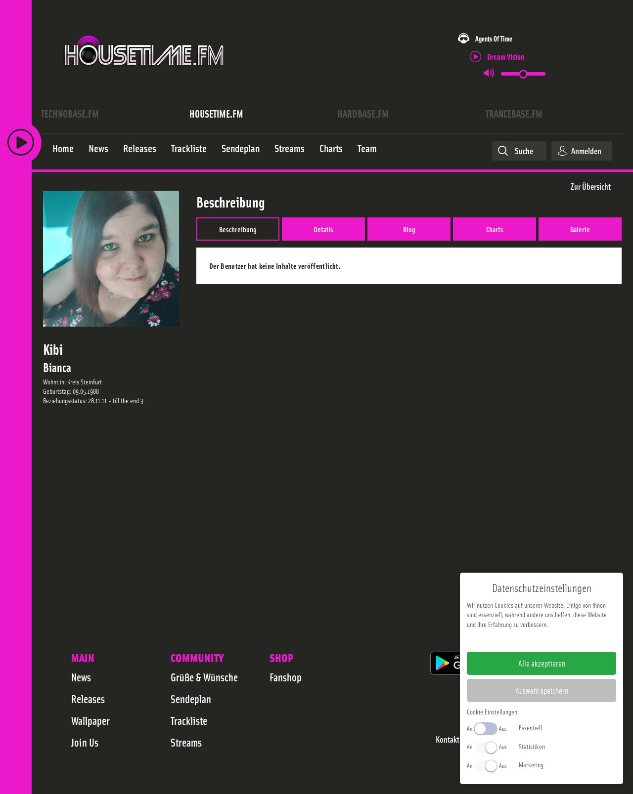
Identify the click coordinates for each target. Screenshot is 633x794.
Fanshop (286, 676)
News (81, 676)
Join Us (84, 742)
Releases (88, 698)
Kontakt (447, 739)
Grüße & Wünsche (204, 676)
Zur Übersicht (591, 186)
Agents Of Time (493, 38)
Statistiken (532, 746)
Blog (409, 229)
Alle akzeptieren (541, 663)
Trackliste (189, 720)
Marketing (531, 764)
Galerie (580, 229)
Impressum (511, 639)
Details (323, 229)
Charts (494, 229)
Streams (186, 742)
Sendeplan (191, 698)
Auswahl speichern (541, 690)
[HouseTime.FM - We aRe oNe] (144, 75)
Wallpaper (90, 720)
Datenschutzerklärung (558, 639)
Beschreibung (238, 229)
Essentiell (530, 727)
